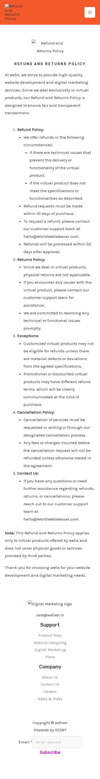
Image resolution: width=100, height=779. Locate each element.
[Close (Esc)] (32, 768)
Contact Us (50, 684)
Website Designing (50, 642)
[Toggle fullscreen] (13, 768)
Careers (50, 691)
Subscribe (50, 752)
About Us (50, 677)
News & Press (50, 698)
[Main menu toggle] (89, 12)
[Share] (22, 768)
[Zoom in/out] (4, 768)
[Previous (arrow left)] (4, 776)
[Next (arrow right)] (13, 776)
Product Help (50, 635)
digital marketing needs (62, 575)
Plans (50, 657)
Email (25, 742)
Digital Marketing (50, 649)
